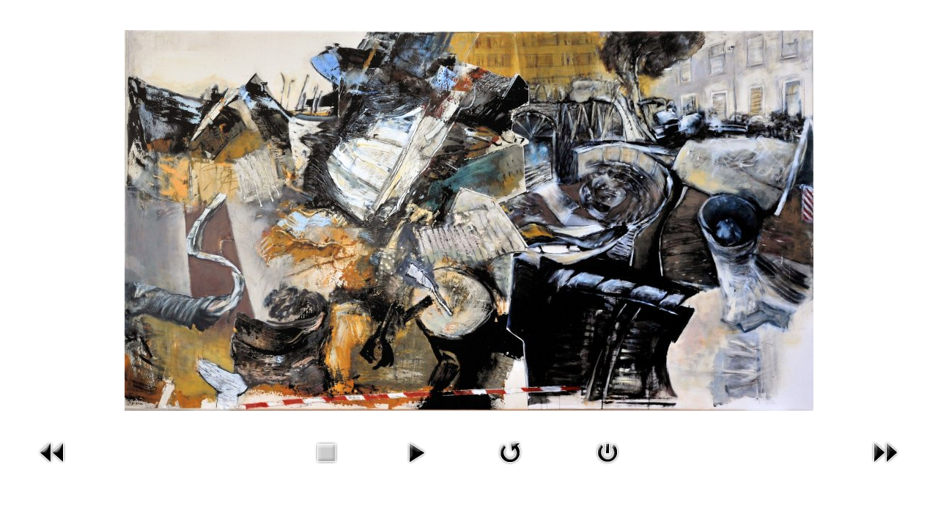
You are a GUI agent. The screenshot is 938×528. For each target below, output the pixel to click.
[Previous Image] (52, 466)
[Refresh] (510, 466)
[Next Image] (885, 466)
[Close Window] (607, 466)
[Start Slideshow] (416, 466)
